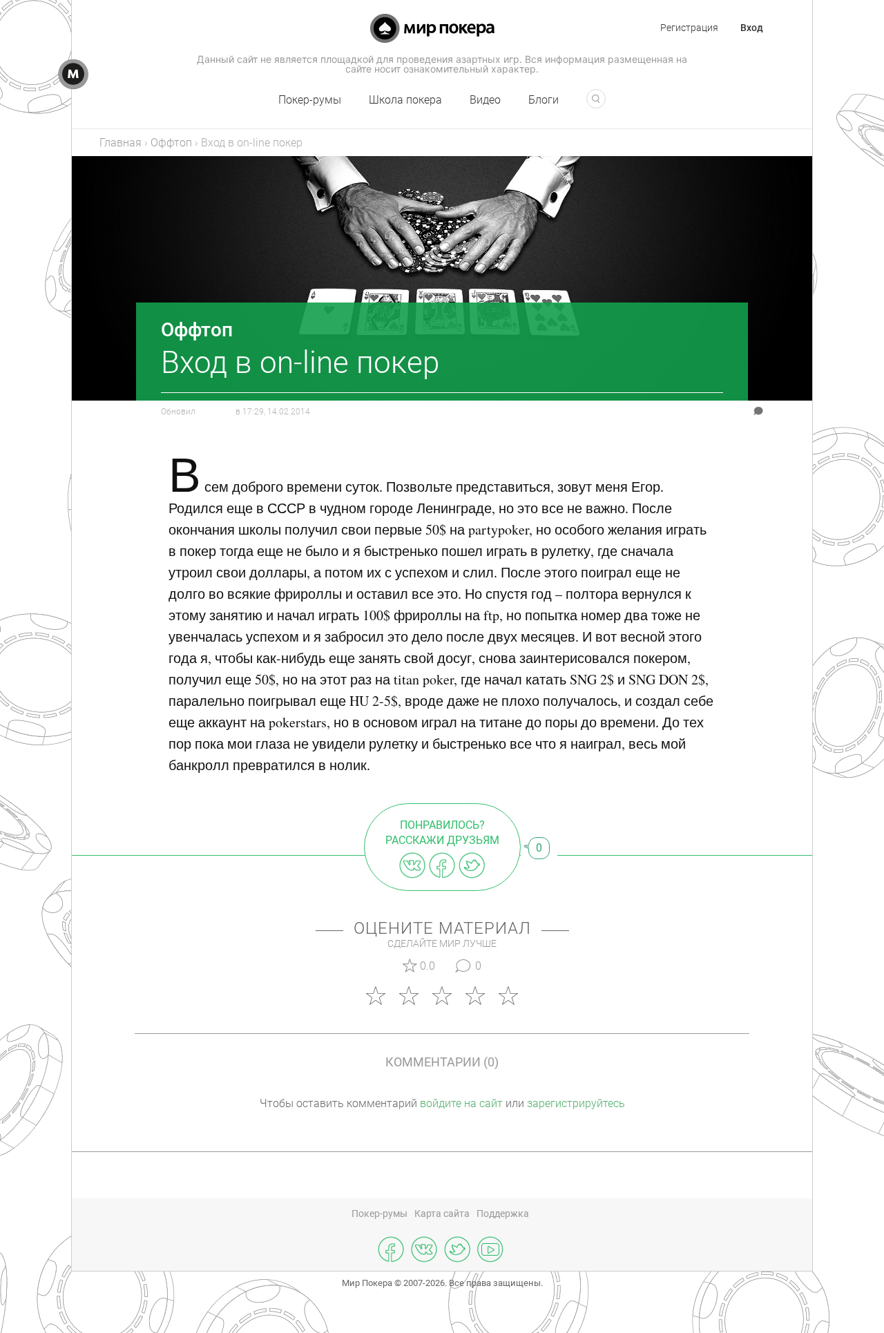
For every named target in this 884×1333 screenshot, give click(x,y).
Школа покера (405, 99)
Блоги (543, 99)
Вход (751, 27)
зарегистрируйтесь (576, 1103)
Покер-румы (309, 99)
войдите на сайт (461, 1103)
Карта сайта (442, 1213)
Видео (485, 99)
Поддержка (503, 1213)
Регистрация (689, 27)
